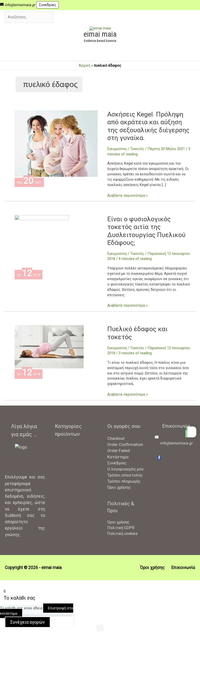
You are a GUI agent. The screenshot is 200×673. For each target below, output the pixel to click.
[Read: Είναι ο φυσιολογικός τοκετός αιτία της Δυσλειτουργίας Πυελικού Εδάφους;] (42, 242)
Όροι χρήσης (119, 487)
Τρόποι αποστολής (125, 475)
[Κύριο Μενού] (100, 53)
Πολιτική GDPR (120, 527)
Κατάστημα (118, 456)
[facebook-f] (159, 458)
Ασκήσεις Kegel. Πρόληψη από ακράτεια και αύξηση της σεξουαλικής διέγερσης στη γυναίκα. (148, 126)
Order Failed (118, 450)
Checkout (116, 438)
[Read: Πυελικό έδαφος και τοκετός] (49, 346)
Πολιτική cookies (122, 533)
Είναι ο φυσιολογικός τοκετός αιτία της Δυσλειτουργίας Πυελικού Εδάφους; (146, 231)
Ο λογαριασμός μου (125, 469)
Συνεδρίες (47, 5)
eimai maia (100, 34)
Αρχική (84, 65)
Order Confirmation (125, 444)
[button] (21, 650)
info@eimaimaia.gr (20, 5)
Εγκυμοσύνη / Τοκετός (125, 149)
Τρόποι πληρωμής (123, 481)
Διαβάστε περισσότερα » (127, 195)
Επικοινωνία (183, 567)
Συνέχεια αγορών (27, 622)
